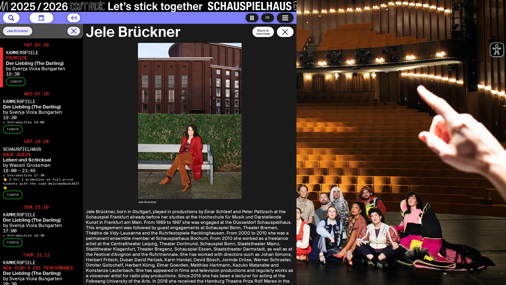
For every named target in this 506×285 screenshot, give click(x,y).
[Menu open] (285, 18)
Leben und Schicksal (27, 160)
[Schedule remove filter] (73, 31)
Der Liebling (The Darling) (34, 63)
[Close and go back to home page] (285, 32)
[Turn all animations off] (252, 17)
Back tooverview (263, 32)
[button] (11, 18)
